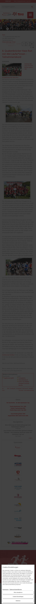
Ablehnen (18, 600)
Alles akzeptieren (18, 592)
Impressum (5, 589)
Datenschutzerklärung (16, 589)
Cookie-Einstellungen (18, 596)
